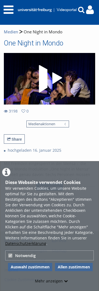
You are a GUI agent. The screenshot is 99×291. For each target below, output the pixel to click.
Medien (11, 32)
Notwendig (25, 255)
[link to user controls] (89, 10)
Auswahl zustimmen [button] (30, 266)
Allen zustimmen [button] (74, 266)
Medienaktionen (41, 124)
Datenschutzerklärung (25, 243)
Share (16, 139)
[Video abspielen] (49, 79)
